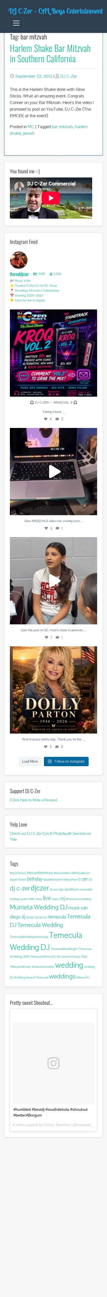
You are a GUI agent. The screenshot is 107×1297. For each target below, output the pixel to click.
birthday (35, 879)
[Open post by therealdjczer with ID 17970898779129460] (53, 471)
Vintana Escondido (43, 967)
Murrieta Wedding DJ (38, 907)
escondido (86, 889)
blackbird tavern (53, 879)
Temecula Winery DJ (43, 956)
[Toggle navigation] (16, 23)
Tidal (84, 956)
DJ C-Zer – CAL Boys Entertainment (56, 10)
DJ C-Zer (68, 76)
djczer (40, 888)
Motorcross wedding (78, 899)
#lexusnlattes (62, 873)
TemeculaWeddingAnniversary (29, 937)
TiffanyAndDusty (20, 967)
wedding (69, 965)
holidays (15, 899)
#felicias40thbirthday (40, 873)
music (74, 908)
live (47, 898)
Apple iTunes (18, 879)
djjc (61, 889)
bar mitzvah (62, 126)
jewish (29, 133)
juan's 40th (28, 899)
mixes (55, 899)
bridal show (70, 879)
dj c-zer (20, 888)
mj (62, 898)
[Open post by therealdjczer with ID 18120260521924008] (53, 353)
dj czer (54, 889)
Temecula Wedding (40, 925)
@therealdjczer (80, 873)
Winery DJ (83, 977)
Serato (30, 917)
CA (90, 879)
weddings (62, 976)
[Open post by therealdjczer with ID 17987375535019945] (53, 690)
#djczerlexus (18, 873)
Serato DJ (41, 917)
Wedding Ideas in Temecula (31, 977)
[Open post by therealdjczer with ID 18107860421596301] (53, 580)
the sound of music (68, 956)
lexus (39, 899)
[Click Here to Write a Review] (33, 799)
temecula (57, 917)
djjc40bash (71, 889)
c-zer (83, 879)
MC (31, 126)
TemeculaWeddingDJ (64, 949)
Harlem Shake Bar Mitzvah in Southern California (50, 53)
